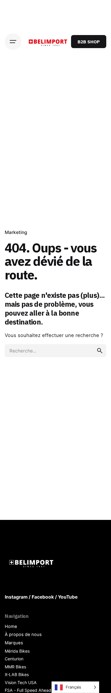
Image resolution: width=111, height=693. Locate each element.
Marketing (16, 232)
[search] (99, 350)
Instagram (16, 597)
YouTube (68, 597)
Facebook (43, 597)
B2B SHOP (89, 42)
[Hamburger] (13, 41)
